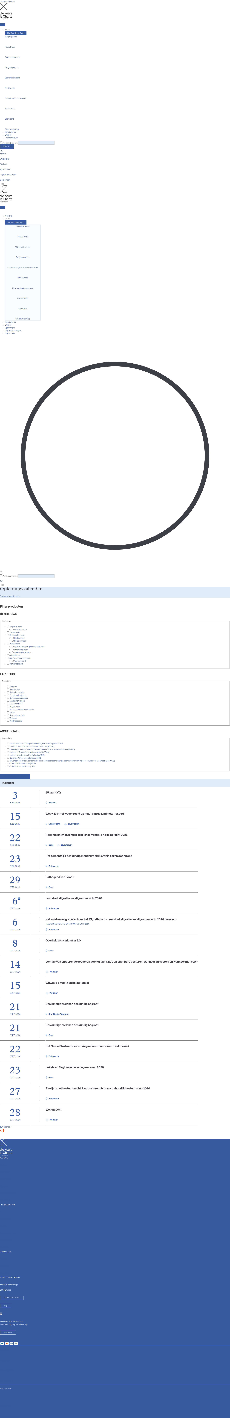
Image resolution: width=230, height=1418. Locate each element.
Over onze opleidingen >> (10, 596)
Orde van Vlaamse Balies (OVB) (22, 766)
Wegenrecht (54, 1109)
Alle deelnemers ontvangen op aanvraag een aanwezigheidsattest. (36, 743)
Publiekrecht (10, 88)
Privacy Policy (6, 1406)
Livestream (73, 824)
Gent (51, 845)
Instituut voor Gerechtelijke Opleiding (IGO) (27, 755)
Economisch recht (12, 78)
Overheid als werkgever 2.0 (63, 940)
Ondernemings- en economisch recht (23, 267)
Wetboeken (4, 159)
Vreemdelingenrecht (22, 652)
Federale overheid (16, 692)
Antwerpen (54, 1098)
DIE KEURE (5, 1350)
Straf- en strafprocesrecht (15, 98)
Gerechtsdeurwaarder (18, 698)
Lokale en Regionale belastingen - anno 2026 (75, 1067)
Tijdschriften (5, 169)
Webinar (53, 971)
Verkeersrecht (20, 661)
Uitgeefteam (5, 1219)
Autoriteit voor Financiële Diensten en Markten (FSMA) (31, 746)
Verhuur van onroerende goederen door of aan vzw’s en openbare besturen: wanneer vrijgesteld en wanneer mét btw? (122, 961)
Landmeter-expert (17, 701)
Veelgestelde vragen (8, 1233)
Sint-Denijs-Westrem (59, 1014)
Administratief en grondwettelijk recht (29, 646)
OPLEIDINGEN (6, 1381)
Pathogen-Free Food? (60, 877)
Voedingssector (15, 721)
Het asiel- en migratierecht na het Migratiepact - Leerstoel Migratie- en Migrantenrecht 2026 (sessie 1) (111, 919)
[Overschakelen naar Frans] (2, 183)
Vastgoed (13, 718)
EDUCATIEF (5, 1360)
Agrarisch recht (20, 629)
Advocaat (13, 686)
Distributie (4, 1247)
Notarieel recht (20, 641)
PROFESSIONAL (7, 1370)
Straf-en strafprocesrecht (19, 658)
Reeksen (3, 164)
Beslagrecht (19, 638)
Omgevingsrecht (12, 67)
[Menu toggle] (2, 24)
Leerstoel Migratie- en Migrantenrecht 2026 (74, 898)
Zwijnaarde (54, 866)
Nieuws (3, 1226)
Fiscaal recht (10, 47)
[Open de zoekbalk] (1, 573)
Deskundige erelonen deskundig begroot (72, 1004)
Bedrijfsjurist (14, 689)
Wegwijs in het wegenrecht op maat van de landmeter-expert (85, 813)
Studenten (4, 1266)
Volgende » (6, 1127)
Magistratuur (14, 706)
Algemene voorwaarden (10, 1416)
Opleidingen (5, 180)
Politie (12, 712)
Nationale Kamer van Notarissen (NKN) (25, 758)
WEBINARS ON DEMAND (15, 776)
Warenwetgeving (12, 129)
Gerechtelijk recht (12, 57)
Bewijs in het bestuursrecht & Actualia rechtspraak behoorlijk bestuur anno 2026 (98, 1088)
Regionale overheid (17, 715)
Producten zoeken (10, 143)
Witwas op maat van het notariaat (67, 982)
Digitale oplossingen (8, 174)
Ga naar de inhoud (7, 1)
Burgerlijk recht (11, 36)
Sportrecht (9, 119)
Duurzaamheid (6, 1240)
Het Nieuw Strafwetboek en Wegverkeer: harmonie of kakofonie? (87, 1046)
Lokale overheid (16, 703)
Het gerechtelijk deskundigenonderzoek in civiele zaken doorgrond (89, 856)
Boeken (3, 153)
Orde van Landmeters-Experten (22, 763)
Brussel (52, 802)
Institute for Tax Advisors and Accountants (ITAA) (29, 752)
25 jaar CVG (53, 792)
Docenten (4, 1273)
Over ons (3, 1212)
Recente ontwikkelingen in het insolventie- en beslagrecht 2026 (87, 834)
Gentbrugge (54, 824)
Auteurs (3, 1259)
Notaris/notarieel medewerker (21, 709)
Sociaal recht (10, 108)
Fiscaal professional (17, 695)
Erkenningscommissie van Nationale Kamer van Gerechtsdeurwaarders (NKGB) (42, 749)
